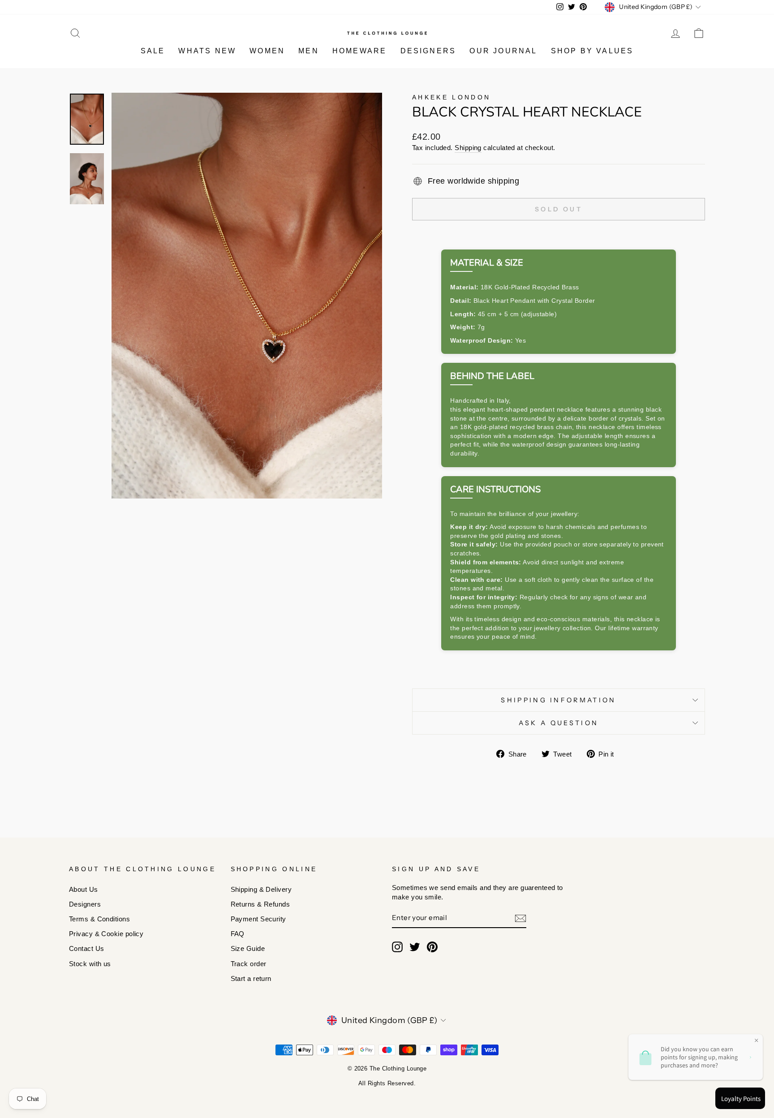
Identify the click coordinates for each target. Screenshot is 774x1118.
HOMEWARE (359, 51)
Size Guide (248, 948)
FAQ (238, 933)
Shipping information (558, 700)
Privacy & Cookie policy (106, 933)
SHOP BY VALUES (592, 51)
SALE (153, 51)
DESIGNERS (428, 51)
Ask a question (558, 723)
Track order (249, 964)
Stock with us (90, 964)
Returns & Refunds (260, 904)
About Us (83, 889)
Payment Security (258, 919)
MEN (308, 51)
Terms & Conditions (99, 919)
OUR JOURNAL (503, 51)
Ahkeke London (451, 97)
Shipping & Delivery (261, 889)
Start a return (251, 978)
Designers (85, 904)
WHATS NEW (207, 51)
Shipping (468, 147)
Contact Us (86, 948)
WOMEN (267, 51)
